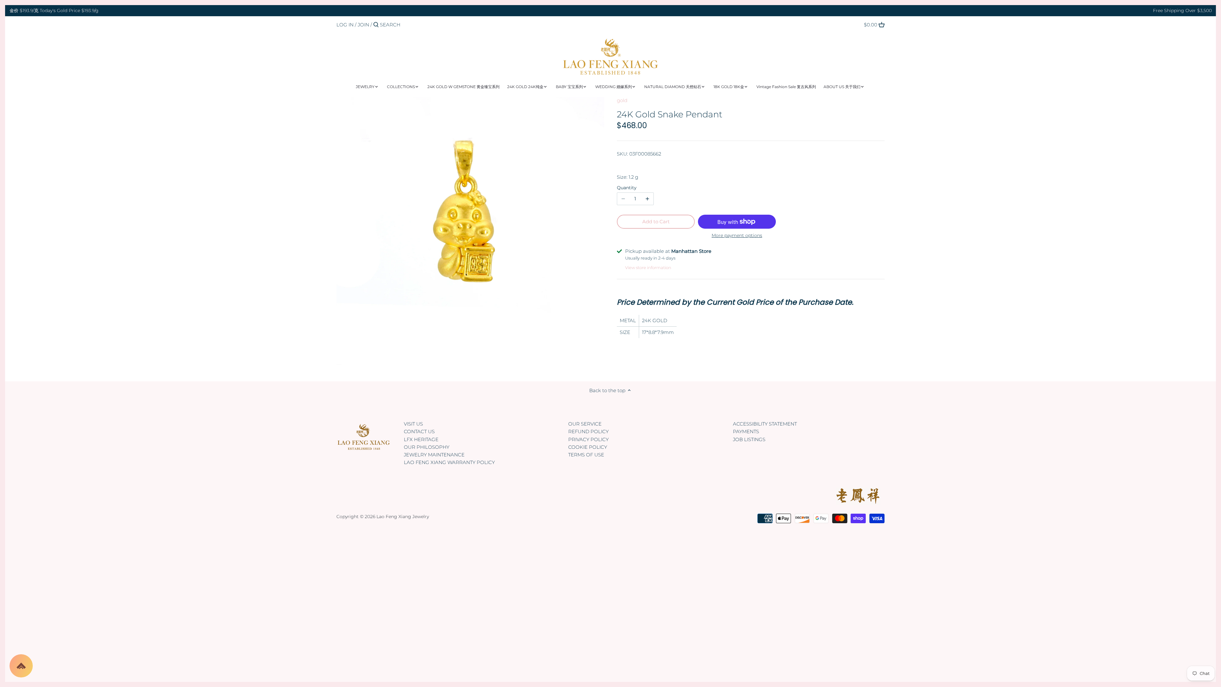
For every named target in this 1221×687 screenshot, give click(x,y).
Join (363, 25)
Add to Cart (656, 222)
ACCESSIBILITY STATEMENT (765, 424)
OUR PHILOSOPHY (426, 447)
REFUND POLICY (588, 431)
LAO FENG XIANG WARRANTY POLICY (449, 462)
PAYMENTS (746, 431)
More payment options (737, 235)
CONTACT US (419, 431)
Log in (345, 25)
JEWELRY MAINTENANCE (434, 455)
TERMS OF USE (586, 455)
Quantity (627, 187)
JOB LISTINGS (749, 439)
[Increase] (647, 199)
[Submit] (376, 25)
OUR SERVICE (585, 424)
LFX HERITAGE (421, 439)
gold (622, 100)
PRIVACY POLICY (588, 439)
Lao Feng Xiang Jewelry (402, 516)
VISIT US (413, 424)
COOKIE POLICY (587, 447)
